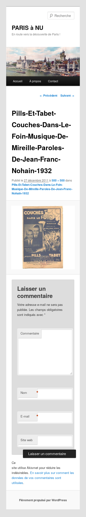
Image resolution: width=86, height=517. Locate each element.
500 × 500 (58, 180)
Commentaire (30, 333)
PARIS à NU (27, 27)
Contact (53, 81)
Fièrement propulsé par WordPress (43, 500)
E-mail (29, 416)
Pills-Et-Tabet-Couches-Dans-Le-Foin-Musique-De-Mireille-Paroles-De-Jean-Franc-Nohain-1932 (42, 188)
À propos (35, 81)
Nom (29, 392)
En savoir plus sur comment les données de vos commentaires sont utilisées (43, 477)
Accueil (17, 81)
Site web (26, 440)
